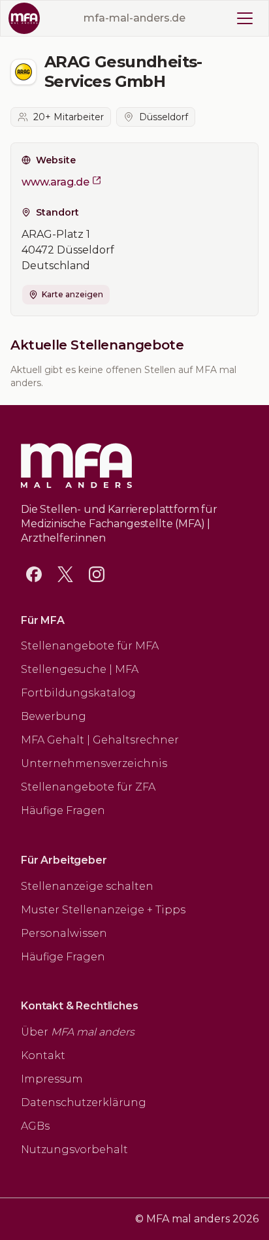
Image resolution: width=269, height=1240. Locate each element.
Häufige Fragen (63, 810)
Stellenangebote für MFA (90, 646)
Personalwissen (64, 933)
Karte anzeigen (72, 294)
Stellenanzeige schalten (87, 886)
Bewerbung (53, 716)
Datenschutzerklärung (83, 1102)
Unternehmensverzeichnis (94, 763)
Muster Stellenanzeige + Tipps (103, 910)
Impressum (52, 1079)
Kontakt (43, 1055)
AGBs (35, 1126)
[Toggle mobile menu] (245, 18)
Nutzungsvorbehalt (74, 1149)
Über (77, 1032)
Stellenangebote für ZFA (88, 787)
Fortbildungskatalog (78, 693)
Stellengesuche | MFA (79, 669)
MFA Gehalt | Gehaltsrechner (100, 740)
